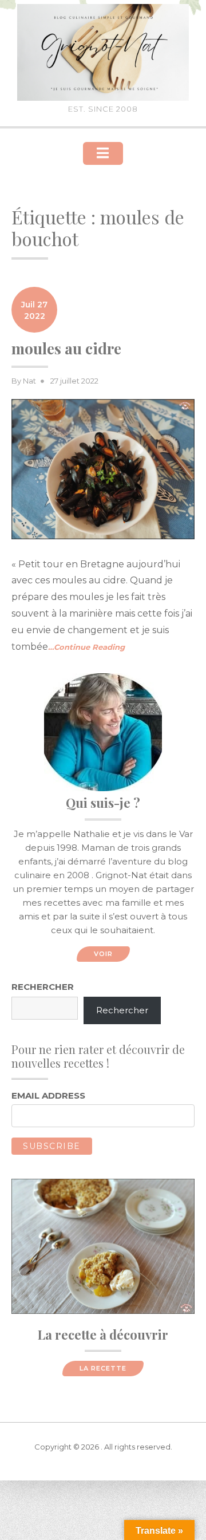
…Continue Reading (86, 646)
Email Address (48, 1095)
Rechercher (42, 986)
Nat (29, 380)
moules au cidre (66, 348)
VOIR (103, 954)
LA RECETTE (103, 1368)
